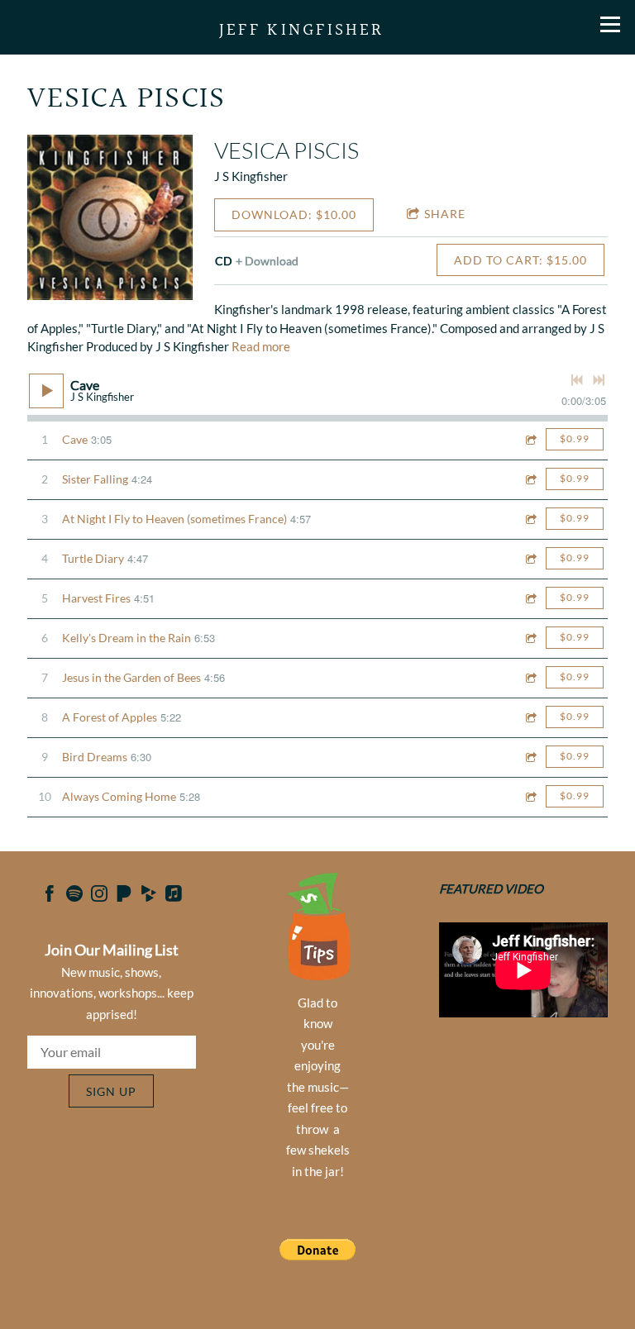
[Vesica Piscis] (110, 217)
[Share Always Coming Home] (530, 796)
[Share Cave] (530, 439)
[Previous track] (577, 380)
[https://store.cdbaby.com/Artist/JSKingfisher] (149, 896)
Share (445, 214)
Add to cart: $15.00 (520, 260)
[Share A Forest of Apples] (530, 717)
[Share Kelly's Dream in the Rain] (530, 637)
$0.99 (575, 438)
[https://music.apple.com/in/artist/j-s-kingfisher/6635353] (173, 896)
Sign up (111, 1091)
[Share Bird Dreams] (530, 756)
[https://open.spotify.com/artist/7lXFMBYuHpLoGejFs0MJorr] (74, 896)
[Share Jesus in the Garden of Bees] (530, 677)
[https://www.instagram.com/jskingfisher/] (99, 896)
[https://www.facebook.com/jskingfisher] (49, 896)
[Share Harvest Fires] (530, 598)
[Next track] (598, 380)
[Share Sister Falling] (530, 479)
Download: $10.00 (294, 214)
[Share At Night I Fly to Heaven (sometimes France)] (530, 518)
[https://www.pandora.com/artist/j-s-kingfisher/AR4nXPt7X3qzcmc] (124, 896)
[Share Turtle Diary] (530, 558)
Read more (261, 346)
